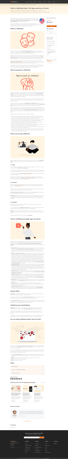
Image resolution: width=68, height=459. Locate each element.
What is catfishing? (49, 39)
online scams (30, 215)
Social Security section (29, 382)
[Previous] (42, 382)
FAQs (48, 54)
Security (14, 4)
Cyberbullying (12, 307)
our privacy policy (47, 458)
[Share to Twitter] (11, 378)
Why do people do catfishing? (51, 41)
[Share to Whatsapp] (18, 378)
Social (17, 4)
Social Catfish (13, 293)
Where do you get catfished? (51, 43)
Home (11, 4)
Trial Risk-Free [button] (51, 32)
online (35, 192)
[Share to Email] (21, 378)
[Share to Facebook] (12, 378)
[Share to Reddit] (14, 378)
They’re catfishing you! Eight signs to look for (51, 45)
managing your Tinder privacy (25, 177)
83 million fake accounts (19, 185)
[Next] (44, 382)
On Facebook (12, 195)
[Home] (14, 2)
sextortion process (40, 287)
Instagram (12, 210)
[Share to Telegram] (19, 378)
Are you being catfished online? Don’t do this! (51, 52)
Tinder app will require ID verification (26, 173)
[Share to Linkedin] (16, 378)
